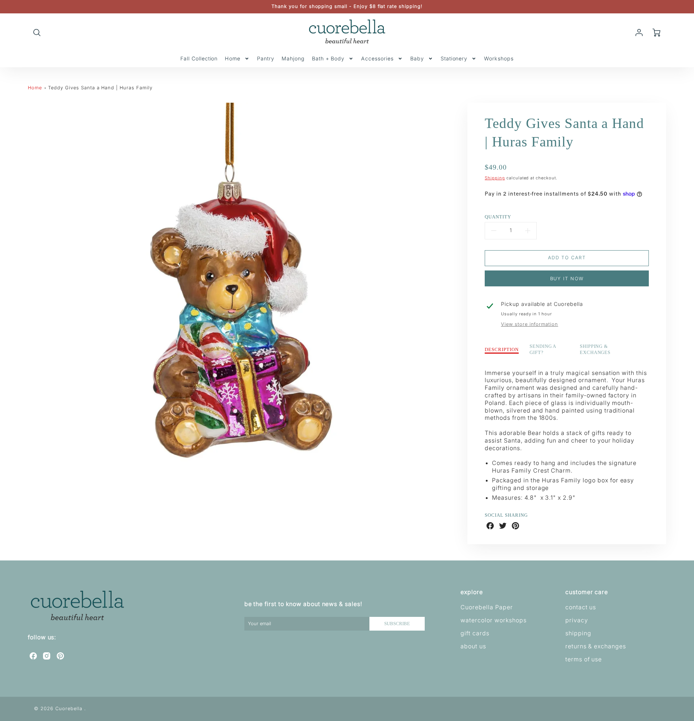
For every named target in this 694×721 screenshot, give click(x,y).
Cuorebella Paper (486, 607)
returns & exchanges (595, 646)
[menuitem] (199, 59)
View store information (529, 324)
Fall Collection (199, 58)
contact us (580, 607)
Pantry (265, 58)
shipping (578, 633)
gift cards (474, 633)
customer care (586, 592)
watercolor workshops (493, 620)
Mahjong (293, 58)
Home (232, 58)
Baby (417, 58)
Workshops (499, 58)
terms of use (583, 659)
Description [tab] (502, 349)
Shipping (495, 177)
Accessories (377, 58)
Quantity (498, 216)
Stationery (454, 58)
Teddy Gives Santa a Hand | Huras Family (100, 87)
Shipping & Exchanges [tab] (595, 349)
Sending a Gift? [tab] (543, 349)
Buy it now (567, 278)
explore (471, 592)
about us (473, 646)
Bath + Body (328, 58)
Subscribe (397, 623)
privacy (576, 620)
